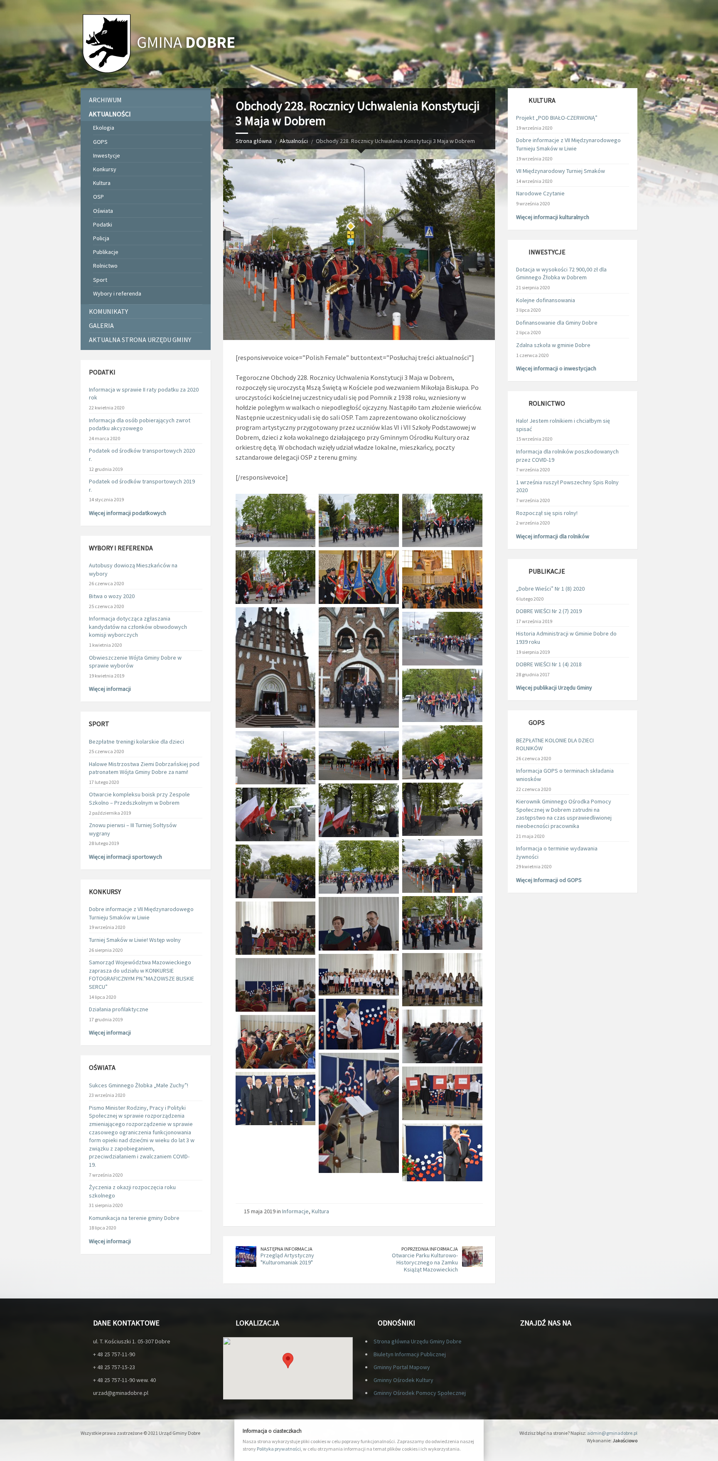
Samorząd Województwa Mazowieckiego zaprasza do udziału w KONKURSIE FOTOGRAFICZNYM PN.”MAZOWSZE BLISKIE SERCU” (141, 974)
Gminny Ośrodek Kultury (403, 1380)
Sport (100, 279)
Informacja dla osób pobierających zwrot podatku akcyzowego (139, 424)
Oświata (103, 210)
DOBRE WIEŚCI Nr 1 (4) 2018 (549, 664)
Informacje (295, 1211)
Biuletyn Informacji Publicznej (410, 1354)
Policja (101, 238)
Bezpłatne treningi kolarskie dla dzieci (136, 741)
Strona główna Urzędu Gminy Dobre (418, 1341)
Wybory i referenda (117, 293)
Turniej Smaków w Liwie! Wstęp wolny (135, 940)
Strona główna (254, 141)
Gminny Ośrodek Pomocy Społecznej (420, 1393)
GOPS (100, 141)
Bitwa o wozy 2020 (112, 596)
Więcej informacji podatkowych (127, 513)
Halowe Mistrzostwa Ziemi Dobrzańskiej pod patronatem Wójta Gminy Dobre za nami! (144, 768)
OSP (98, 196)
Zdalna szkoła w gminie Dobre (553, 345)
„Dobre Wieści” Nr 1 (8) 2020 (550, 588)
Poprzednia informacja (429, 1249)
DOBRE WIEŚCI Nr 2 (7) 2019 (549, 611)
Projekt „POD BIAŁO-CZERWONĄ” (557, 117)
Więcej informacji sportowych (125, 856)
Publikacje (105, 252)
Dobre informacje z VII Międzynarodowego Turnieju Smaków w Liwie (141, 913)
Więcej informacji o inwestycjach (556, 368)
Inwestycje (106, 155)
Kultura (320, 1211)
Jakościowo (624, 1440)
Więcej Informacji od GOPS (549, 880)
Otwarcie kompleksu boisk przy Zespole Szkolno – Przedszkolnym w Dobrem (139, 798)
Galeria (101, 325)
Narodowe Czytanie (540, 193)
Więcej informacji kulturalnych (552, 217)
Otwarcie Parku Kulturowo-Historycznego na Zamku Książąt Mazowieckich (425, 1262)
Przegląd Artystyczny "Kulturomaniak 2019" (287, 1259)
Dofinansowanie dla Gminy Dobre (557, 322)
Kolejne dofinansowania (545, 300)
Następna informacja (286, 1249)
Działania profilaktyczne (118, 1009)
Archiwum (105, 100)
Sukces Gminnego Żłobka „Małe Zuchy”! (138, 1085)
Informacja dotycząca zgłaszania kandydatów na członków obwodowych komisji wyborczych (138, 626)
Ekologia (103, 127)
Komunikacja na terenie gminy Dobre (134, 1218)
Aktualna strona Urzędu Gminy (140, 339)
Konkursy (104, 169)
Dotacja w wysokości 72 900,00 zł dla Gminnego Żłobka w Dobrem (561, 273)
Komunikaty (108, 311)
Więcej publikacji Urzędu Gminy (554, 687)
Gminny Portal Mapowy (402, 1367)
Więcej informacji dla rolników (552, 536)
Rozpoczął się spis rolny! (547, 513)
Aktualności (294, 141)
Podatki (102, 224)
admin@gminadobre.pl (612, 1433)
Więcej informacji (110, 688)
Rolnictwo (105, 265)
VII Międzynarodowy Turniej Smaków (560, 171)
